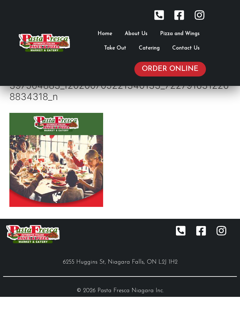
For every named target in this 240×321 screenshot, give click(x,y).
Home (105, 33)
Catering (149, 48)
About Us (136, 33)
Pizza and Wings (180, 33)
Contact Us (186, 48)
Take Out (115, 48)
